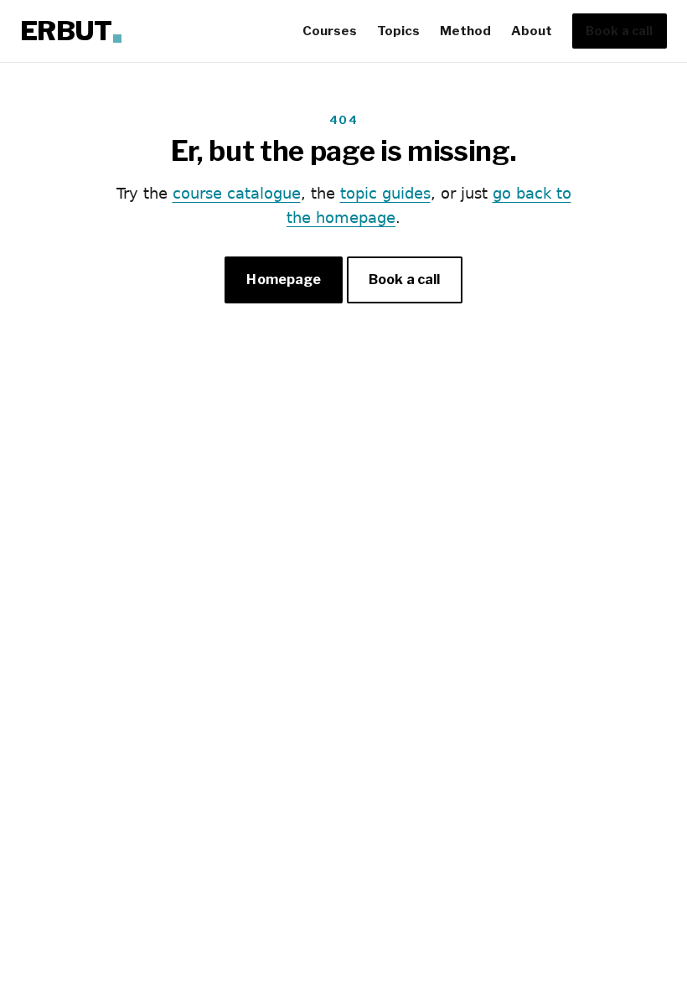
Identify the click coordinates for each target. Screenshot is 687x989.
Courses (329, 31)
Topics (398, 31)
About (531, 31)
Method (465, 31)
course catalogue (237, 193)
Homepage (283, 279)
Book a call (619, 31)
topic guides (385, 193)
